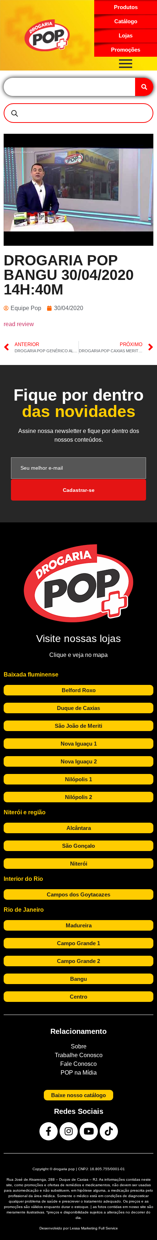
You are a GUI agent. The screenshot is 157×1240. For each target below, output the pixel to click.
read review (19, 324)
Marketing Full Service (99, 1228)
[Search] (144, 87)
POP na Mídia (79, 1073)
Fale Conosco (78, 1064)
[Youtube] (89, 1131)
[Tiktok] (109, 1131)
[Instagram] (69, 1131)
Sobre (79, 1046)
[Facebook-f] (48, 1131)
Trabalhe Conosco (79, 1055)
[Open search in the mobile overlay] (78, 113)
